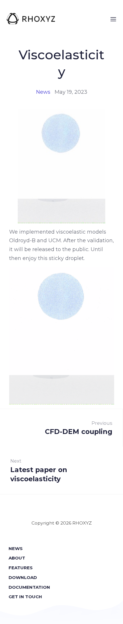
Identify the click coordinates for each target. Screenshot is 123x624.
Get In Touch (25, 596)
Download (23, 577)
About (17, 558)
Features (21, 567)
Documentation (29, 587)
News (43, 92)
